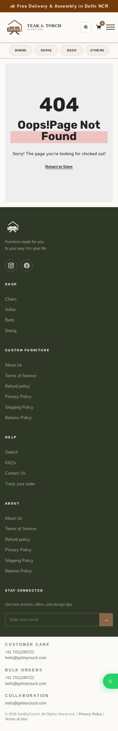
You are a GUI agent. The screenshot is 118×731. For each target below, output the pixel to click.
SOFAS (46, 50)
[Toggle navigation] (110, 27)
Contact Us (15, 473)
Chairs (11, 299)
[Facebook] (27, 265)
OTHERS (97, 50)
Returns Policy (18, 418)
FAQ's (10, 463)
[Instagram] (11, 265)
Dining (10, 331)
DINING (20, 50)
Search (11, 452)
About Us (13, 365)
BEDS (71, 50)
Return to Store (59, 166)
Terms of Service (20, 375)
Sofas (10, 309)
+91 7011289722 (19, 652)
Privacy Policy (18, 397)
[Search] (85, 27)
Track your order (20, 484)
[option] (59, 6)
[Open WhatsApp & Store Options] (110, 681)
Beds (9, 320)
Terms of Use (16, 719)
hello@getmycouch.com (25, 658)
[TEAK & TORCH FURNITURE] (13, 226)
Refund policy (17, 386)
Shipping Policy (19, 407)
